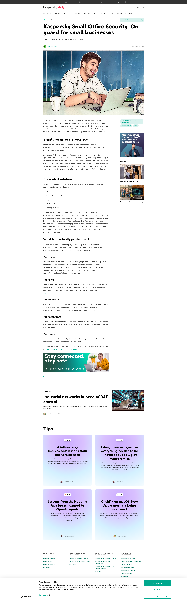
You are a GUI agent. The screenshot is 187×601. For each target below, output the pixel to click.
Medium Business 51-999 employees (112, 2)
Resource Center (89, 13)
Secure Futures (121, 13)
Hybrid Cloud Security (127, 567)
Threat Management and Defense (131, 561)
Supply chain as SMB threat (129, 181)
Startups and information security (131, 202)
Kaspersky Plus (47, 561)
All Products (47, 567)
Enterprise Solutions (128, 553)
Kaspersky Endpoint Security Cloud (79, 561)
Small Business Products (77, 553)
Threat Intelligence (127, 573)
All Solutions (124, 576)
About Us (102, 13)
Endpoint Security (126, 564)
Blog (130, 13)
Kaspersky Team (52, 46)
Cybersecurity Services (128, 558)
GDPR (111, 13)
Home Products (72, 2)
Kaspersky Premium (49, 564)
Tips (68, 440)
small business (50, 20)
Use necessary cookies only (157, 596)
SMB (135, 126)
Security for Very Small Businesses (129, 121)
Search (142, 20)
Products (67, 13)
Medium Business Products (104, 553)
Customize (156, 589)
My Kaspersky (138, 7)
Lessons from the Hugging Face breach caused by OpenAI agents (67, 505)
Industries (57, 13)
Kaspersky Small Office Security (78, 558)
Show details (43, 595)
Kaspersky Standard (49, 558)
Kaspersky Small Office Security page (62, 349)
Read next (48, 391)
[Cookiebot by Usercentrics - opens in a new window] (25, 597)
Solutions (46, 13)
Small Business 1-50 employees (89, 2)
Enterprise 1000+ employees (134, 2)
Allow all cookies (157, 583)
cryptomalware (49, 293)
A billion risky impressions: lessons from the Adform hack (67, 451)
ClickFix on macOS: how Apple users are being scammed (119, 505)
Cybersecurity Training (128, 570)
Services (77, 13)
